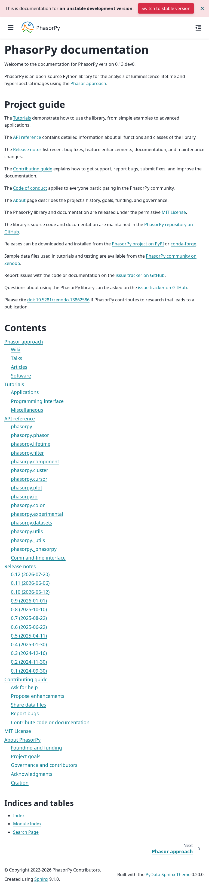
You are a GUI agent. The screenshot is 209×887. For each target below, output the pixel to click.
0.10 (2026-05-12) (30, 592)
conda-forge (183, 244)
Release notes (20, 566)
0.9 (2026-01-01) (29, 600)
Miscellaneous (27, 410)
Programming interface (37, 401)
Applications (25, 392)
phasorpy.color (28, 505)
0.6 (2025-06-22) (29, 627)
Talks (16, 358)
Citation (20, 782)
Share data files (28, 704)
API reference (19, 418)
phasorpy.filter (27, 452)
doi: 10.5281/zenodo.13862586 (58, 300)
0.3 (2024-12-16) (29, 653)
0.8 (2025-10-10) (29, 609)
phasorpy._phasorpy (34, 549)
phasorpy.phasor (30, 435)
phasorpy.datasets (31, 522)
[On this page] (198, 27)
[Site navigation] (10, 27)
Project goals (25, 756)
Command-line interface (38, 557)
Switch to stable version (166, 8)
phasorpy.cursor (29, 479)
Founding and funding (36, 747)
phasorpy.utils (27, 531)
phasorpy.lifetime (30, 444)
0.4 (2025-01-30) (29, 644)
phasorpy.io (24, 496)
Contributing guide (26, 679)
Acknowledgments (31, 774)
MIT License (17, 731)
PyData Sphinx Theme (168, 874)
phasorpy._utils (28, 540)
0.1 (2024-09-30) (29, 670)
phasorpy (21, 426)
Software (21, 375)
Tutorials (14, 384)
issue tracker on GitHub (140, 275)
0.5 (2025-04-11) (29, 635)
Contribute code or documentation (50, 722)
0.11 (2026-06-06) (30, 583)
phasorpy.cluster (29, 470)
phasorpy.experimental (37, 514)
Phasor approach (23, 341)
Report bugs (25, 713)
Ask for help (24, 687)
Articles (19, 367)
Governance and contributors (44, 765)
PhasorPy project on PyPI (138, 244)
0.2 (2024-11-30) (29, 661)
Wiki (15, 349)
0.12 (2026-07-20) (30, 574)
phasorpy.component (35, 461)
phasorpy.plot (26, 487)
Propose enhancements (37, 696)
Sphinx (41, 879)
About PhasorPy (22, 739)
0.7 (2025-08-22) (29, 618)
